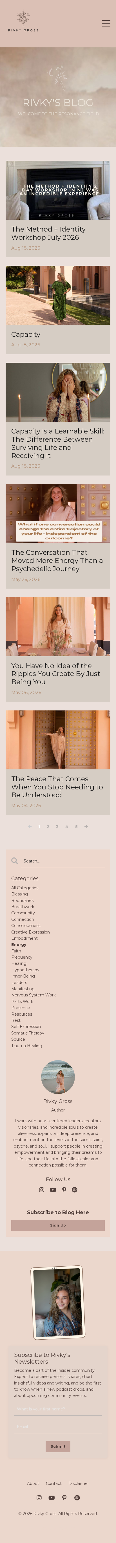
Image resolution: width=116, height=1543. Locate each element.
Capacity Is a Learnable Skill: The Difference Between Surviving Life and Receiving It (57, 443)
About (33, 1483)
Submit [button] (58, 1446)
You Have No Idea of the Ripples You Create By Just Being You (55, 674)
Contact (54, 1483)
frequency (21, 957)
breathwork (22, 906)
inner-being (23, 976)
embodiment (24, 938)
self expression (26, 1026)
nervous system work (33, 995)
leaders (19, 982)
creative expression (30, 932)
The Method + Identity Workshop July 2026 (48, 233)
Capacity (25, 334)
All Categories (24, 887)
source (18, 1039)
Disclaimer (78, 1483)
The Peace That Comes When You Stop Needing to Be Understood (57, 787)
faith (16, 951)
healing (18, 963)
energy (18, 944)
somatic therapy (27, 1033)
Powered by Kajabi (58, 1528)
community (23, 912)
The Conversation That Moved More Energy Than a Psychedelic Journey (57, 561)
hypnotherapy (25, 969)
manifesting (23, 988)
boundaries (22, 900)
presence (20, 1007)
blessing (19, 894)
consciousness (25, 925)
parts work (22, 1001)
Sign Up (58, 1225)
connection (22, 919)
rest (16, 1020)
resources (21, 1014)
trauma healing (26, 1045)
